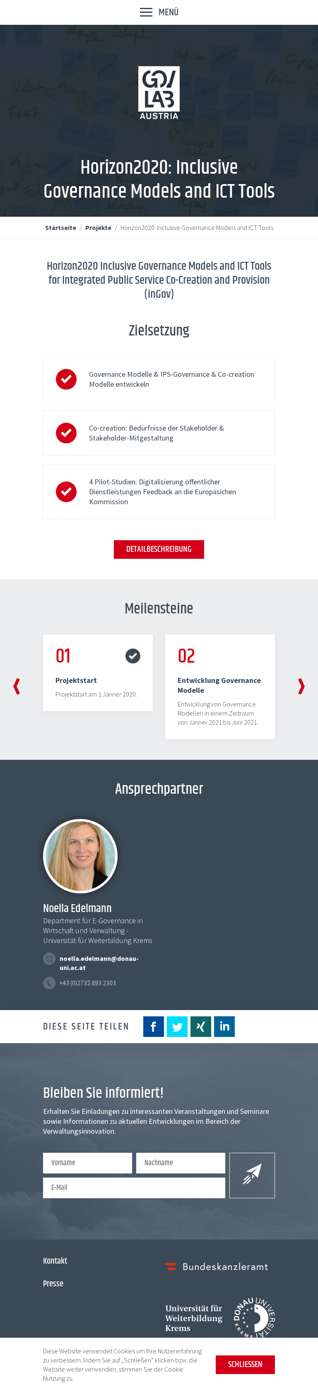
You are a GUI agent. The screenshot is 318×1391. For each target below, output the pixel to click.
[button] (16, 687)
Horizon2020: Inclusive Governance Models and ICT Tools (196, 227)
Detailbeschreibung (159, 549)
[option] (98, 672)
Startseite (61, 227)
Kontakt (55, 1261)
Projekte (99, 227)
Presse (53, 1283)
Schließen (245, 1364)
